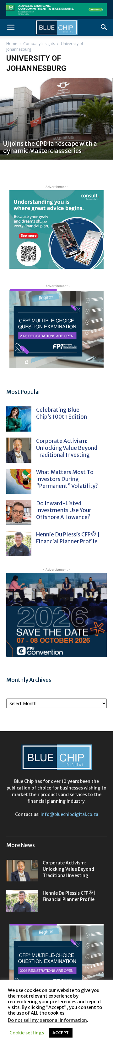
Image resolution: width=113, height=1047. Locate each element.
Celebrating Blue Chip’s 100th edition (61, 413)
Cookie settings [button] (26, 1033)
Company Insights (39, 43)
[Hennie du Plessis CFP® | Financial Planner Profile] (18, 543)
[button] (11, 27)
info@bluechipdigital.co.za (69, 814)
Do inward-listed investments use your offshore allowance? (63, 510)
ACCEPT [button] (60, 1032)
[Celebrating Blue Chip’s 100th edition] (18, 419)
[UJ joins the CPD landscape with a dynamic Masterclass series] (56, 119)
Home (11, 43)
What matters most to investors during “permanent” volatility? (67, 479)
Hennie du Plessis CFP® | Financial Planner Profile (68, 538)
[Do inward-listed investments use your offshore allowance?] (18, 512)
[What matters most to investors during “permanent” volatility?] (18, 481)
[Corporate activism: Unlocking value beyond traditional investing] (18, 450)
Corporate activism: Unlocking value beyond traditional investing (66, 448)
